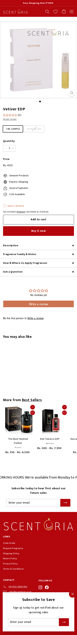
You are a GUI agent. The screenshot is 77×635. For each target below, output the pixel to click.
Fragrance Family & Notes (19, 254)
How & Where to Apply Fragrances (25, 263)
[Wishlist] (55, 11)
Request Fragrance (13, 548)
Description (10, 245)
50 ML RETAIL (34, 129)
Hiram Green (10, 119)
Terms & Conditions (13, 569)
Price (6, 159)
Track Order (9, 543)
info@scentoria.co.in (20, 592)
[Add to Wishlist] (32, 412)
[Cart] (64, 11)
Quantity (9, 141)
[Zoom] (71, 93)
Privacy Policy (10, 564)
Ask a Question (13, 271)
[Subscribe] (64, 622)
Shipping (20, 212)
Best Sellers (32, 400)
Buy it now (38, 231)
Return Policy (10, 558)
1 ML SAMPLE (13, 129)
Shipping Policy (11, 553)
